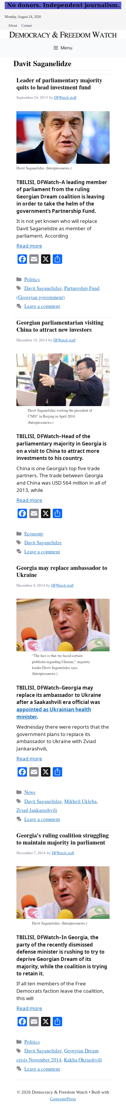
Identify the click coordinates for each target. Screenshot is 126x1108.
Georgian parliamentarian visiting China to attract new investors (59, 326)
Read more (29, 245)
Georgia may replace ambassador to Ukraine (61, 571)
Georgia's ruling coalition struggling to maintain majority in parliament (62, 839)
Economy (34, 533)
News (29, 792)
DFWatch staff (65, 97)
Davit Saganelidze (43, 288)
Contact (26, 26)
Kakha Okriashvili (83, 1059)
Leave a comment (42, 306)
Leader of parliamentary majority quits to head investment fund (59, 83)
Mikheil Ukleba (80, 801)
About (12, 26)
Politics (32, 279)
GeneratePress (63, 1099)
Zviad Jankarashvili (36, 810)
